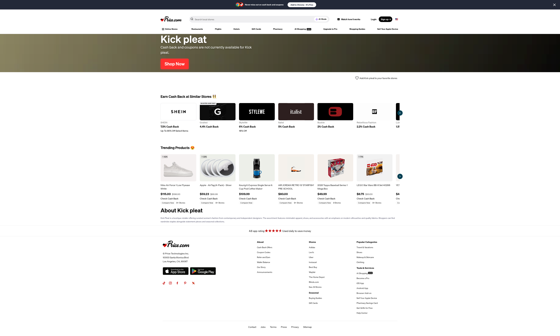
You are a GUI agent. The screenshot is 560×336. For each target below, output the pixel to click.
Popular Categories (367, 242)
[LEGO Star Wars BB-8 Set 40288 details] (374, 167)
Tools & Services (365, 268)
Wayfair (312, 272)
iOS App (360, 283)
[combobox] (259, 19)
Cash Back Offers (264, 247)
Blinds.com (314, 282)
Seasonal (314, 292)
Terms (273, 327)
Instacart (313, 262)
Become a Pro (363, 278)
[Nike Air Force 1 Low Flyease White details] (178, 167)
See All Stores (315, 287)
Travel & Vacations (365, 247)
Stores (312, 242)
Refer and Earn (263, 257)
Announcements (264, 272)
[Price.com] (176, 250)
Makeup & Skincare (365, 257)
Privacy (295, 327)
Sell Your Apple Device (387, 29)
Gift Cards (256, 29)
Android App (362, 288)
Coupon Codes (263, 252)
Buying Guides (315, 298)
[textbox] (396, 19)
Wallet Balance (263, 262)
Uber (311, 257)
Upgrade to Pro (330, 29)
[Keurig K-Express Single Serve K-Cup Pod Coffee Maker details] (257, 167)
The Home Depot (317, 277)
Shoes (359, 252)
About (260, 242)
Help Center (362, 313)
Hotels (236, 29)
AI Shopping (300, 29)
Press (284, 327)
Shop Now (175, 63)
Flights (218, 29)
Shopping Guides (357, 29)
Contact (252, 327)
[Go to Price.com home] (171, 19)
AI (323, 19)
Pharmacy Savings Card (367, 303)
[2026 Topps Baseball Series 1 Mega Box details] (335, 167)
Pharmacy (277, 29)
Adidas (312, 247)
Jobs (263, 327)
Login (374, 19)
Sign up (384, 19)
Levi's (311, 252)
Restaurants (197, 29)
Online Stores (171, 29)
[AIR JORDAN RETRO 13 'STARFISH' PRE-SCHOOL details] (296, 167)
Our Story (261, 267)
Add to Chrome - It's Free (301, 4)
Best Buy (313, 267)
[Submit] (192, 20)
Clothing (360, 262)
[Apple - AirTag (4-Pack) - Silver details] (218, 167)
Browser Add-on (364, 293)
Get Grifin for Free (365, 308)
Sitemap (307, 327)
